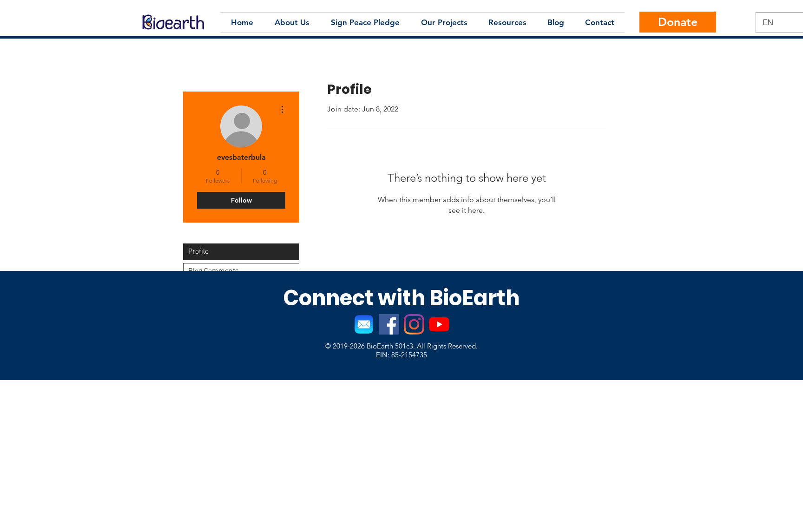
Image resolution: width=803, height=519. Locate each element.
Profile (198, 251)
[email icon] (364, 324)
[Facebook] (389, 324)
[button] (292, 23)
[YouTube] (439, 324)
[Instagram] (414, 324)
